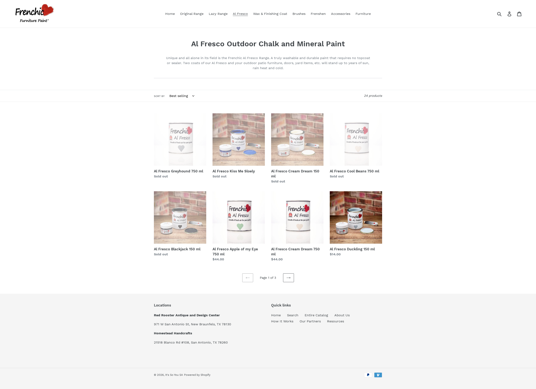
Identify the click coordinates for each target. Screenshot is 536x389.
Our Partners (310, 321)
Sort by (159, 96)
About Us (342, 315)
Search (292, 315)
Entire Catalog (316, 315)
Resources (335, 321)
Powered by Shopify (197, 374)
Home (276, 315)
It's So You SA (174, 374)
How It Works (282, 321)
